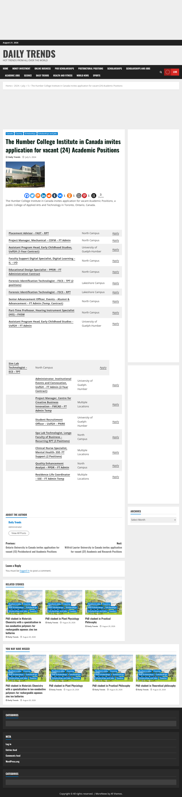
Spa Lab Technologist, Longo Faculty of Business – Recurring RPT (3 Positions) (53, 437)
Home (5, 68)
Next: (93, 547)
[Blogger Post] (78, 195)
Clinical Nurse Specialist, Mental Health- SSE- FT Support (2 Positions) (51, 452)
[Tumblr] (54, 195)
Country (18, 133)
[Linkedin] (43, 195)
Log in (8, 744)
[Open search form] (161, 72)
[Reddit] (48, 195)
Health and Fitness (62, 75)
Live (175, 72)
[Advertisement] (91, 20)
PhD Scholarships (64, 68)
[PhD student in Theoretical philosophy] (156, 668)
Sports (96, 75)
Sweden (33, 611)
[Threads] (93, 195)
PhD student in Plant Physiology (62, 618)
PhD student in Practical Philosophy (98, 620)
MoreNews (101, 793)
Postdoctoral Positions (90, 68)
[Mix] (37, 195)
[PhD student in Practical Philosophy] (112, 668)
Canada (10, 133)
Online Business (43, 68)
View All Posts (19, 533)
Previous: (32, 547)
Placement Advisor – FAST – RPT (29, 233)
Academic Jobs (12, 75)
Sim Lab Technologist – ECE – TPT (18, 367)
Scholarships (114, 68)
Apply (115, 233)
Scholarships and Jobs (138, 68)
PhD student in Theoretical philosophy (156, 685)
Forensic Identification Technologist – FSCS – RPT (40, 292)
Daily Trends (29, 53)
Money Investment (21, 68)
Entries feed (11, 750)
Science (28, 75)
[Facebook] (26, 195)
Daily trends (42, 75)
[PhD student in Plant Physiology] (69, 668)
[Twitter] (32, 195)
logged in (25, 570)
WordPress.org (12, 761)
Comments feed (13, 755)
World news (83, 75)
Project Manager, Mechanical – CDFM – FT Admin (40, 240)
